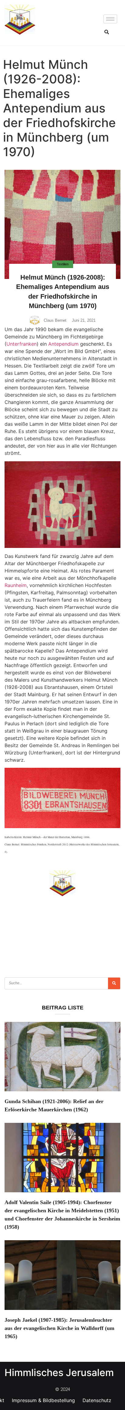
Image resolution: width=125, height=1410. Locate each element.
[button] (106, 31)
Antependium (63, 344)
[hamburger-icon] (110, 19)
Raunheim (16, 585)
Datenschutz (97, 1400)
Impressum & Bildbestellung (43, 1400)
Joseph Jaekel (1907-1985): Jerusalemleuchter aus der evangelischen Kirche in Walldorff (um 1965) (59, 1328)
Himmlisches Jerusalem (59, 1372)
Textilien (63, 264)
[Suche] (114, 983)
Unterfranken (21, 344)
